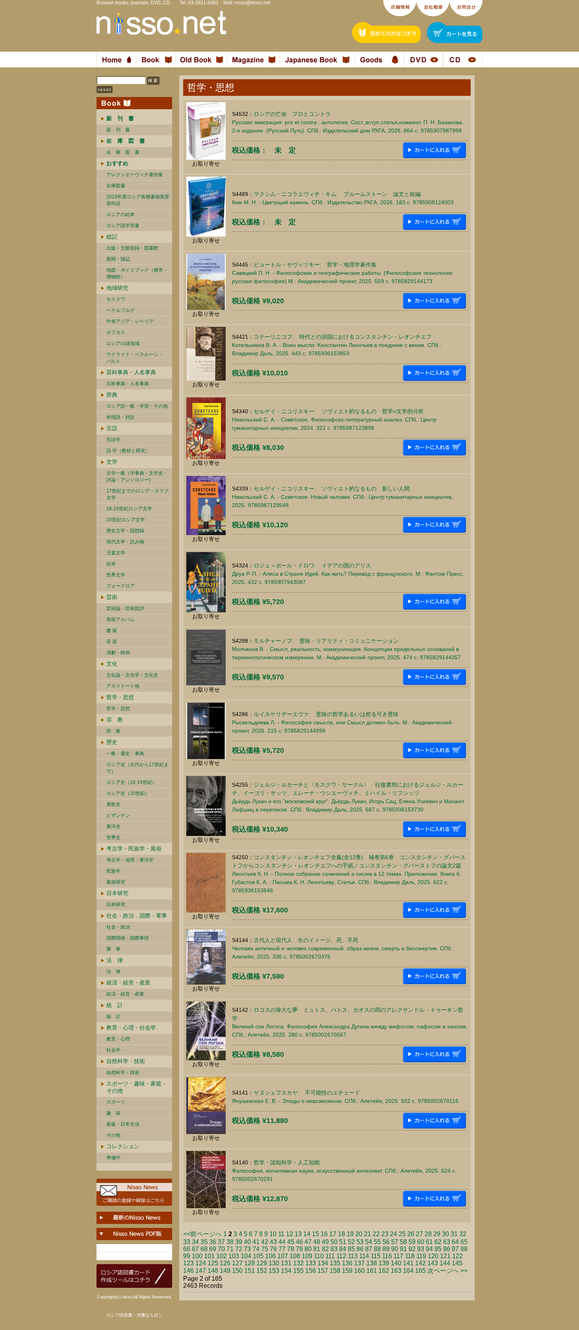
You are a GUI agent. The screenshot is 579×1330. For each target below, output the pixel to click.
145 (457, 1263)
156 (310, 1270)
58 (403, 1242)
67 (195, 1249)
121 (445, 1256)
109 (307, 1256)
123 (188, 1263)
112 (341, 1256)
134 (322, 1263)
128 (249, 1263)
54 (368, 1242)
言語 (111, 428)
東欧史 (113, 804)
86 (360, 1249)
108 (295, 1256)
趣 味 (113, 1113)
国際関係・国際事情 (127, 938)
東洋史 (113, 826)
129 (261, 1263)
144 (445, 1263)
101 (209, 1256)
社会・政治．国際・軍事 (136, 915)
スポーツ (115, 1102)
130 (274, 1263)
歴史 (111, 742)
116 (387, 1256)
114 (364, 1256)
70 (221, 1249)
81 (316, 1249)
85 (351, 1249)
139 (384, 1263)
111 (330, 1256)
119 (421, 1256)
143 (432, 1263)
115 (375, 1256)
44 (282, 1242)
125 (213, 1263)
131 (286, 1263)
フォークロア (120, 586)
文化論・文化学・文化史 (132, 675)
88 (377, 1249)
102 (221, 1256)
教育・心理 (118, 1039)
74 (256, 1249)
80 (308, 1249)
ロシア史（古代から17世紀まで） (137, 768)
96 (446, 1249)
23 (384, 1234)
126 (225, 1263)
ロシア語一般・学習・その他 (137, 406)
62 (438, 1242)
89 (386, 1249)
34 (195, 1242)
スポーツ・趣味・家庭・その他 (136, 1087)
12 (289, 1234)
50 (334, 1242)
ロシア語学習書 (122, 225)
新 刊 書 (118, 129)
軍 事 (113, 949)
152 (261, 1270)
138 (371, 1263)
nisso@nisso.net (252, 3)
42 (264, 1242)
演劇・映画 (118, 652)
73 (247, 1249)
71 (230, 1249)
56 (386, 1242)
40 (247, 1242)
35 (204, 1242)
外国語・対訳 (120, 417)
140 (396, 1263)
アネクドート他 (122, 686)
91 (403, 1249)
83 (334, 1249)
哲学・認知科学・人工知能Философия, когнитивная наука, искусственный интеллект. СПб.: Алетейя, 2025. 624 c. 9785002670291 (344, 1170)
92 (412, 1249)
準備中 (113, 1157)
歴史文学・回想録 (125, 530)
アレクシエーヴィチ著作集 (134, 174)
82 (325, 1249)
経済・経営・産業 (128, 982)
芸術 (111, 597)
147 (200, 1270)
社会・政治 (118, 927)
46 (299, 1242)
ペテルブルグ (120, 310)
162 (384, 1270)
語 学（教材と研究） (128, 450)
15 (315, 1234)
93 (420, 1249)
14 (306, 1234)
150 (237, 1270)
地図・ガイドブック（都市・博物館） (137, 273)
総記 (111, 236)
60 (420, 1242)
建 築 (111, 630)
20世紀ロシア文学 (125, 519)
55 (377, 1242)
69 (212, 1249)
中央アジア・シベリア (130, 321)
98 (464, 1249)
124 (200, 1263)
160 (359, 1270)
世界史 (113, 837)
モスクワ (115, 299)
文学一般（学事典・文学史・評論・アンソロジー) (137, 476)
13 (298, 1234)
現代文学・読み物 (125, 542)
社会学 (113, 1050)
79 (299, 1249)
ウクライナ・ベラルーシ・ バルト (134, 358)
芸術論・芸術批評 (125, 608)
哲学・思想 (120, 697)
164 (408, 1270)
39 (238, 1242)
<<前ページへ (202, 1234)
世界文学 (115, 575)
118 (410, 1256)
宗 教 (114, 719)
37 (221, 1242)
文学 (111, 462)
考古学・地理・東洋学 (130, 860)
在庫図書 (115, 185)
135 (335, 1263)
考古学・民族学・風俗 (133, 848)
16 (324, 1234)
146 (188, 1270)
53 (360, 1242)
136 (347, 1263)
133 (310, 1263)
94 (429, 1249)
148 (213, 1270)
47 (308, 1242)
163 (396, 1270)
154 (286, 1270)
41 (256, 1242)
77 (282, 1249)
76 (273, 1249)
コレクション (122, 1146)
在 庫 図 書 (122, 152)
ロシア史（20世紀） (128, 793)
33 (186, 1242)
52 (351, 1242)
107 (282, 1256)
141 (408, 1263)
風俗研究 (115, 882)
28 (428, 1234)
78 (290, 1249)
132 (298, 1263)
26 (410, 1234)
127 (237, 1263)
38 (230, 1242)
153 (274, 1270)
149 (225, 1270)
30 (445, 1234)
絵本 (111, 564)
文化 (111, 663)
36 (212, 1242)
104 (246, 1256)
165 (420, 1270)
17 (332, 1234)
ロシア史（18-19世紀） (131, 782)
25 (402, 1234)
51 (342, 1242)
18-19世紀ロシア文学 (129, 508)
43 (273, 1242)
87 (368, 1249)
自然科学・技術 (125, 1061)
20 (358, 1234)
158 (335, 1270)
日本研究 (117, 893)
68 (204, 1249)
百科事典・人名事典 (131, 372)
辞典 (111, 395)
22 (376, 1234)
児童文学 (115, 553)
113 (353, 1256)
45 (290, 1242)
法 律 (114, 960)
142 (420, 1263)
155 (298, 1270)
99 (186, 1256)
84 (342, 1249)
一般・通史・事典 (125, 753)
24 (393, 1234)
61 (429, 1242)
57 (394, 1242)
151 (249, 1270)
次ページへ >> (447, 1270)
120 (433, 1256)
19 (350, 1234)
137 (359, 1263)
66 (186, 1249)
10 (273, 1234)
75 (264, 1249)
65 (464, 1242)
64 (455, 1242)
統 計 (114, 1005)
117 (398, 1256)
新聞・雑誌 (118, 259)
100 (197, 1256)
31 (454, 1234)
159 (347, 1270)
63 (446, 1242)
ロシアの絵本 (120, 214)
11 (281, 1234)
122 (457, 1256)
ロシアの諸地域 (122, 343)
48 (316, 1242)
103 (233, 1256)
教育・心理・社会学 (131, 1027)
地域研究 (117, 288)
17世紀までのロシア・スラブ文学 (137, 494)
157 (322, 1270)
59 (412, 1242)
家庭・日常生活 (122, 1124)
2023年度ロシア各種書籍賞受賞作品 (137, 200)
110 (319, 1256)
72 (238, 1249)
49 (325, 1242)
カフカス (115, 332)
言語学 (113, 439)
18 (341, 1234)
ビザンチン (118, 815)
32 (462, 1234)
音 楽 (111, 641)
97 (455, 1249)
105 (258, 1256)
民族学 (113, 871)
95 (438, 1249)
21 (367, 1234)
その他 (113, 1135)
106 (270, 1256)
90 (394, 1249)
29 (436, 1234)
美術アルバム (120, 619)
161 (371, 1270)
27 (419, 1234)
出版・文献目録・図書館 (132, 248)
